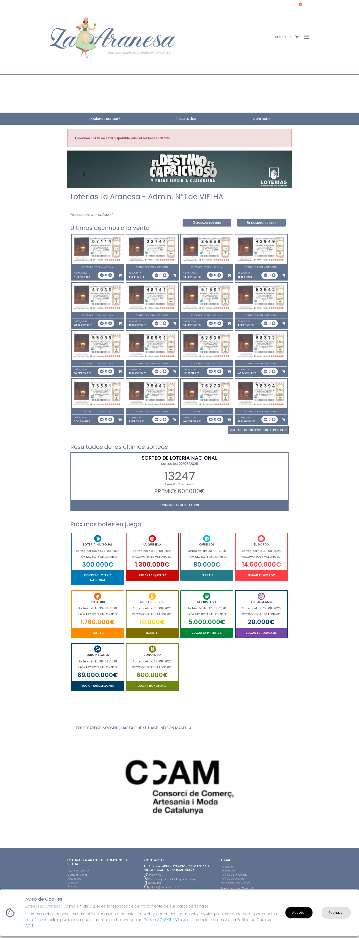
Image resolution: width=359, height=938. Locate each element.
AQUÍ (29, 925)
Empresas (74, 886)
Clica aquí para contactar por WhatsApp (172, 879)
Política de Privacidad (234, 874)
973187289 (155, 875)
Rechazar (336, 912)
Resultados (74, 878)
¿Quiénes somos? (78, 870)
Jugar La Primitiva (207, 633)
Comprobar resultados (179, 505)
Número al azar (263, 222)
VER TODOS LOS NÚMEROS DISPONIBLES (258, 430)
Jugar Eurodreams (261, 633)
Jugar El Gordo (261, 575)
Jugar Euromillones (97, 686)
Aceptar (299, 912)
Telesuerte (227, 866)
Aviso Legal (228, 870)
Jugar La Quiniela (152, 575)
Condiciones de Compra (236, 882)
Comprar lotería (77, 874)
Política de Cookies (232, 878)
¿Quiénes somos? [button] (104, 118)
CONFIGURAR (168, 919)
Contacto (73, 882)
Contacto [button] (261, 118)
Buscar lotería (208, 222)
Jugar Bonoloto (152, 686)
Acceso (284, 37)
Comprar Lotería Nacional (98, 577)
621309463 (154, 883)
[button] (84, 174)
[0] (298, 37)
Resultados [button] (186, 118)
